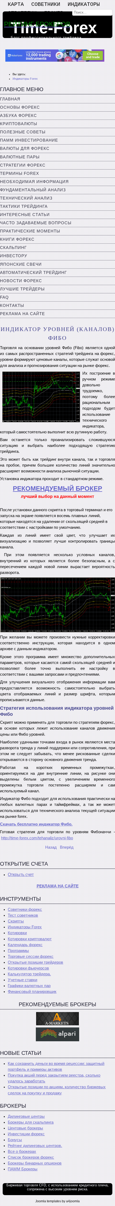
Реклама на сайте (22, 314)
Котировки (17, 933)
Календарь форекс (25, 945)
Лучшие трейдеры (22, 289)
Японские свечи (21, 264)
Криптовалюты (18, 124)
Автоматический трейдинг (33, 272)
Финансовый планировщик (32, 991)
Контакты (12, 305)
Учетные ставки (22, 980)
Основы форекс (20, 107)
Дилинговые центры (26, 1116)
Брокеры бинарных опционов (35, 1163)
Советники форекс (25, 909)
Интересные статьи (25, 215)
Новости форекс (21, 281)
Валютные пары (20, 157)
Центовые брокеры (25, 1128)
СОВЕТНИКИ (45, 4)
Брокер (53, 13)
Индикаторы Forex (25, 927)
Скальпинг (13, 248)
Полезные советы (22, 132)
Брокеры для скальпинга (30, 1122)
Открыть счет (21, 874)
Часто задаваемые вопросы (35, 223)
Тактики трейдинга (24, 206)
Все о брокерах (22, 1151)
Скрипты (16, 921)
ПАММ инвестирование (29, 140)
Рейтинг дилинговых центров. (35, 1146)
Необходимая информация (34, 182)
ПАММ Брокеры (22, 1169)
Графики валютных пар (29, 986)
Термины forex (19, 173)
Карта (16, 4)
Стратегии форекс (22, 165)
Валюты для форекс (24, 148)
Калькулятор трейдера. (29, 974)
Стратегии (22, 13)
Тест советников (23, 915)
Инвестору (13, 256)
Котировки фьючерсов (28, 968)
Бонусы (15, 1140)
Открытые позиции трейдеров (35, 962)
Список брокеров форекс (31, 1157)
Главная (10, 99)
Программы (18, 951)
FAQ (4, 297)
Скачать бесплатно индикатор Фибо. (36, 824)
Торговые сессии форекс (30, 956)
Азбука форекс (18, 115)
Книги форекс (17, 239)
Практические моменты (30, 231)
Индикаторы (84, 4)
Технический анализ (26, 198)
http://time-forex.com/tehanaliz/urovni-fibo (37, 838)
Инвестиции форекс (26, 1134)
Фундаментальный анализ (33, 190)
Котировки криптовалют (30, 939)
